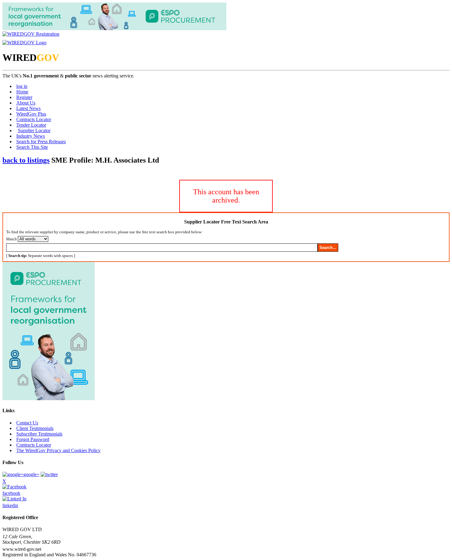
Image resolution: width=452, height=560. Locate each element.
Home (22, 91)
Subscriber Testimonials (39, 433)
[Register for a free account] (30, 34)
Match (11, 239)
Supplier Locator (34, 130)
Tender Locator (31, 125)
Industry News (30, 136)
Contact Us (27, 422)
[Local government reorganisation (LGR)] (48, 398)
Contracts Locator (33, 119)
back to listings (26, 160)
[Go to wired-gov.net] (24, 42)
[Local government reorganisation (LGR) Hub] (114, 28)
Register (24, 97)
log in (21, 86)
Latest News (28, 108)
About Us (25, 102)
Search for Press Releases (41, 141)
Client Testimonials (35, 428)
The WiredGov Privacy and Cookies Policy (58, 450)
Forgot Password (32, 439)
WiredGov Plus (31, 113)
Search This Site (32, 147)
